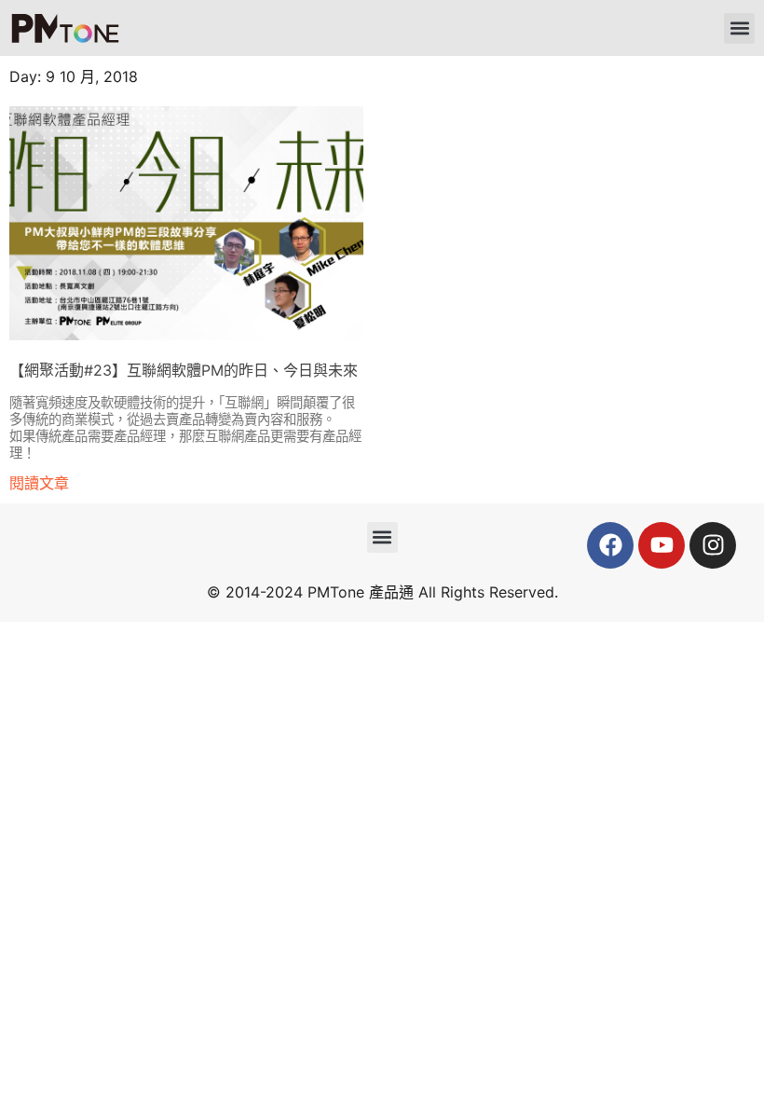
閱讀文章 (39, 483)
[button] (739, 28)
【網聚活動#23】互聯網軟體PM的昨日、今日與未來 (183, 370)
